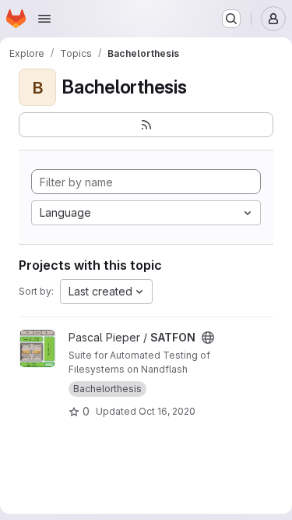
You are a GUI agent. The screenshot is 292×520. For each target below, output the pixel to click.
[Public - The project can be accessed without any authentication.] (208, 337)
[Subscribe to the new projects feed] (146, 124)
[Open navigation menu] (44, 18)
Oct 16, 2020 (167, 411)
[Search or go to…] (231, 18)
